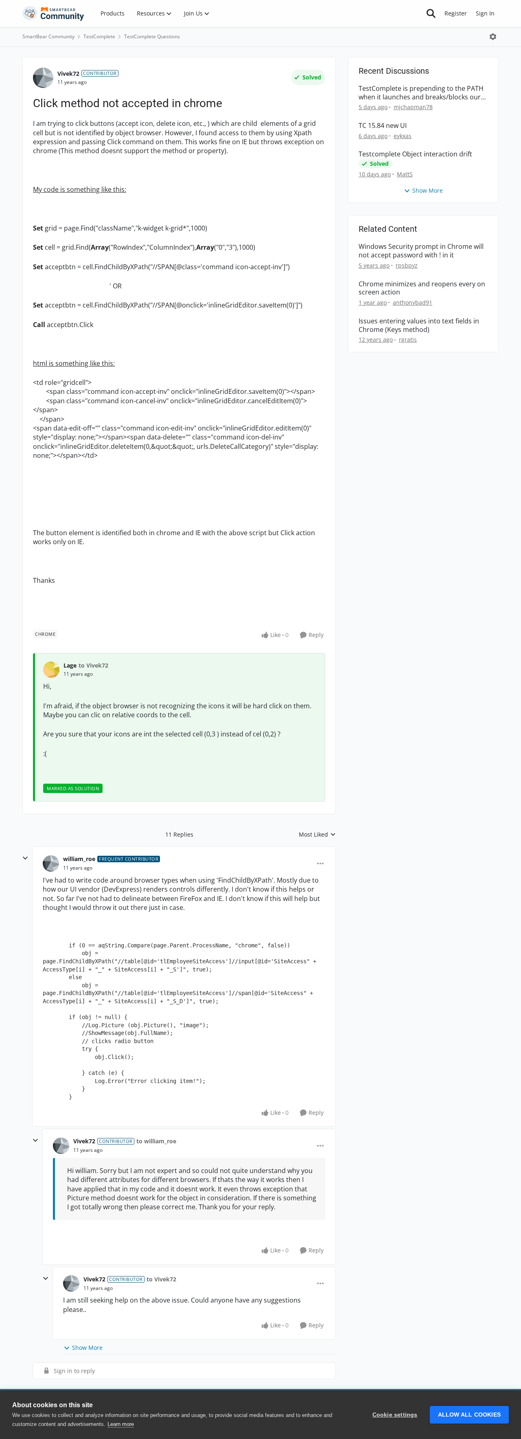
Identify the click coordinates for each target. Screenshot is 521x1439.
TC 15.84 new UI (383, 125)
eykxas (403, 136)
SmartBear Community (48, 36)
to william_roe (156, 1141)
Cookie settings (395, 1415)
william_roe (79, 859)
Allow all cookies (469, 1415)
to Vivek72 (93, 665)
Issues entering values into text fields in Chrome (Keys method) (419, 325)
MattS (405, 174)
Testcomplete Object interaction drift (415, 154)
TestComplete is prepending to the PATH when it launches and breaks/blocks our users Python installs (421, 92)
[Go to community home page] (53, 13)
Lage (70, 665)
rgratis (408, 339)
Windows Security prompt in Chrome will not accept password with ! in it (421, 250)
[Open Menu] (493, 36)
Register (455, 13)
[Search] (431, 13)
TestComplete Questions (152, 36)
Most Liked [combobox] (317, 834)
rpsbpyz (407, 265)
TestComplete (99, 36)
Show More (87, 1347)
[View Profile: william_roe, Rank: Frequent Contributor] (51, 863)
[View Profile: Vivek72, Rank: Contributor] (43, 78)
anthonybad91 (412, 302)
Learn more (120, 1424)
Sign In (485, 13)
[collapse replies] (25, 858)
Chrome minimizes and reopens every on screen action (422, 288)
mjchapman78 (413, 107)
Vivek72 (68, 73)
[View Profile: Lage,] (51, 669)
